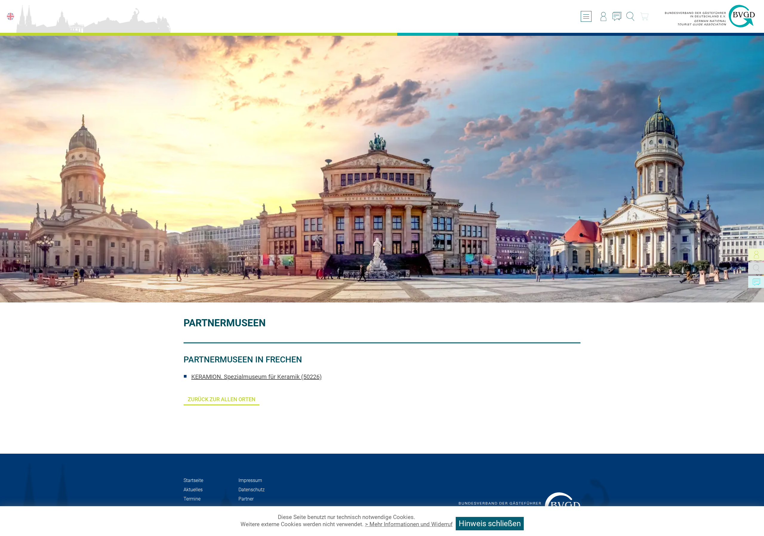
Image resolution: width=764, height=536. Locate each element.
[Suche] (630, 16)
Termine (192, 499)
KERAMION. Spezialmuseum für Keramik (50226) (256, 376)
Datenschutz (251, 489)
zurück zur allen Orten (221, 399)
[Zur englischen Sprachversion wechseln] (10, 16)
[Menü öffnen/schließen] (586, 16)
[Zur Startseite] (710, 16)
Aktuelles (193, 489)
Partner (246, 499)
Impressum (250, 480)
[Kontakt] (617, 16)
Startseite (193, 480)
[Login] (603, 16)
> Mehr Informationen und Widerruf (409, 524)
